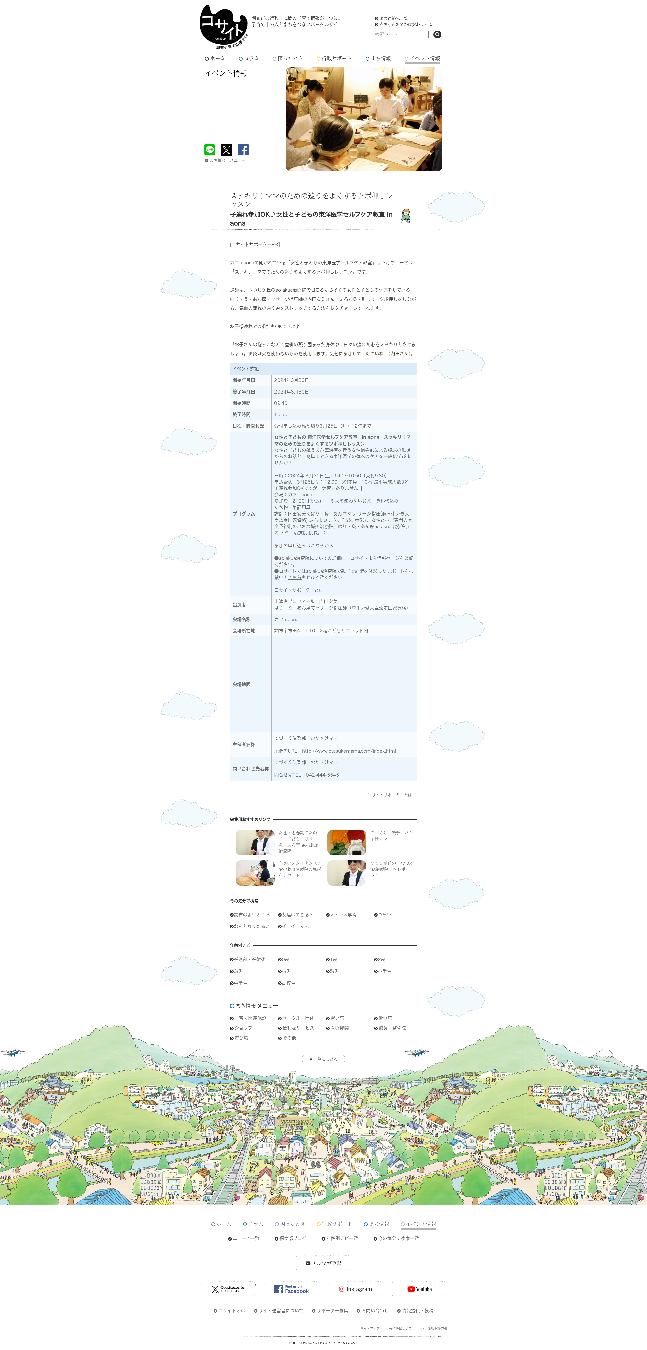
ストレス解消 (343, 914)
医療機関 (340, 1028)
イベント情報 (425, 58)
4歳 (285, 971)
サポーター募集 (332, 1310)
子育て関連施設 (250, 1018)
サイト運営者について (281, 1310)
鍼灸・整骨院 (392, 1028)
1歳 (333, 959)
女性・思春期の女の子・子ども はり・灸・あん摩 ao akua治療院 (298, 841)
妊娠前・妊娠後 (250, 959)
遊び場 (241, 1038)
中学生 (240, 983)
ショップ (243, 1028)
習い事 (337, 1018)
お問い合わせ (375, 1310)
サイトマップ (370, 1328)
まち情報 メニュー (228, 160)
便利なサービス (298, 1028)
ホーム (217, 58)
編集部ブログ (292, 1238)
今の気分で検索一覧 (398, 1238)
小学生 (384, 971)
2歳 (381, 959)
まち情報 (381, 58)
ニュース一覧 (246, 1238)
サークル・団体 (298, 1018)
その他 (289, 1038)
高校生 (288, 983)
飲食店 (385, 1018)
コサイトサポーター (294, 590)
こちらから (322, 545)
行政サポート (337, 58)
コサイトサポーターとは (390, 795)
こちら (295, 577)
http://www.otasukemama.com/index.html (349, 751)
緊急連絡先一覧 (394, 18)
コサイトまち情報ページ (375, 558)
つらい (384, 914)
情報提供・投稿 (418, 1310)
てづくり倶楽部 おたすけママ (391, 835)
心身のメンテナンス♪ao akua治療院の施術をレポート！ (300, 869)
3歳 (237, 971)
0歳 (285, 959)
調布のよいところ (252, 914)
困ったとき (290, 58)
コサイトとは (231, 1310)
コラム (251, 58)
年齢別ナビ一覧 (342, 1238)
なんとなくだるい (252, 926)
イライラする (295, 926)
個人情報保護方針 (434, 1328)
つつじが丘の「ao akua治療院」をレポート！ (391, 869)
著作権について (400, 1328)
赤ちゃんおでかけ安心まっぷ (406, 24)
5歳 (333, 971)
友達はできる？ (297, 914)
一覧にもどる (325, 1059)
